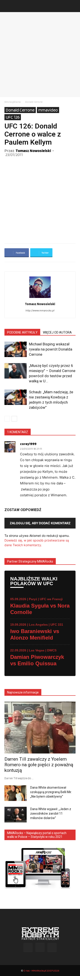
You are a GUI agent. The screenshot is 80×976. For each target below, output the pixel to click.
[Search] (74, 6)
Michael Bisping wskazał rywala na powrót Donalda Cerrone (50, 349)
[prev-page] (7, 419)
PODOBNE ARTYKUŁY (22, 332)
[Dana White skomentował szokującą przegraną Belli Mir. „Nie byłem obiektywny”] (15, 793)
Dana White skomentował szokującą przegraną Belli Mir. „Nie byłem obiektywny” (51, 792)
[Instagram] (40, 947)
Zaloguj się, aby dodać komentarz (40, 523)
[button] (7, 6)
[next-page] (14, 419)
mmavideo (48, 110)
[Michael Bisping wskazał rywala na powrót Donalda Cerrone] (15, 349)
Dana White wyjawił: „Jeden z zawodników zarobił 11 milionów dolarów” (50, 813)
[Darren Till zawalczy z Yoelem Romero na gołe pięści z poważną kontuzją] (40, 727)
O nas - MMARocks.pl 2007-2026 (41, 970)
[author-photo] (40, 298)
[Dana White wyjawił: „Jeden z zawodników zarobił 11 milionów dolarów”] (15, 814)
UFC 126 (13, 117)
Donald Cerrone (33, 101)
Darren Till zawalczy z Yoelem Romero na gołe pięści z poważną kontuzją (38, 764)
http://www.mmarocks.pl (40, 310)
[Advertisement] (40, 54)
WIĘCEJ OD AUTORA (57, 332)
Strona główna (12, 101)
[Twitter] (52, 947)
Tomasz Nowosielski (33, 150)
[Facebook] (28, 947)
